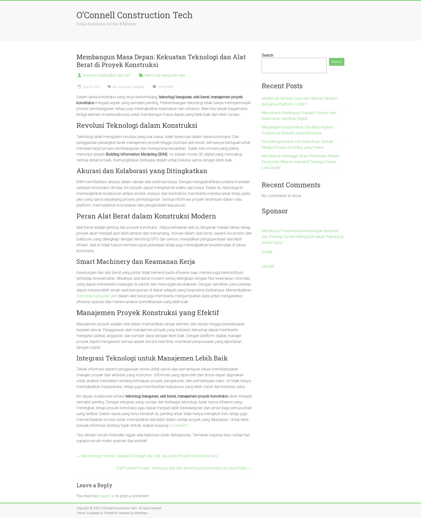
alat (114, 87)
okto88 (268, 266)
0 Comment (165, 87)
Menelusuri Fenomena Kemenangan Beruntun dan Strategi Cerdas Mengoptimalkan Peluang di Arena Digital (303, 237)
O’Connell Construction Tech (135, 15)
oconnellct (179, 425)
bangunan (125, 87)
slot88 (267, 252)
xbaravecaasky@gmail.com (106, 75)
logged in (106, 496)
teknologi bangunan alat (164, 75)
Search (267, 55)
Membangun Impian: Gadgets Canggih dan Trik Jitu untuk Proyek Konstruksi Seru (147, 456)
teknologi (138, 87)
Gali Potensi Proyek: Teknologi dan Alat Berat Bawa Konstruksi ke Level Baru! (184, 468)
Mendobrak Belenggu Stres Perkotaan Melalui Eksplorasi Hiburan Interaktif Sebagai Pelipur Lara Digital (300, 162)
